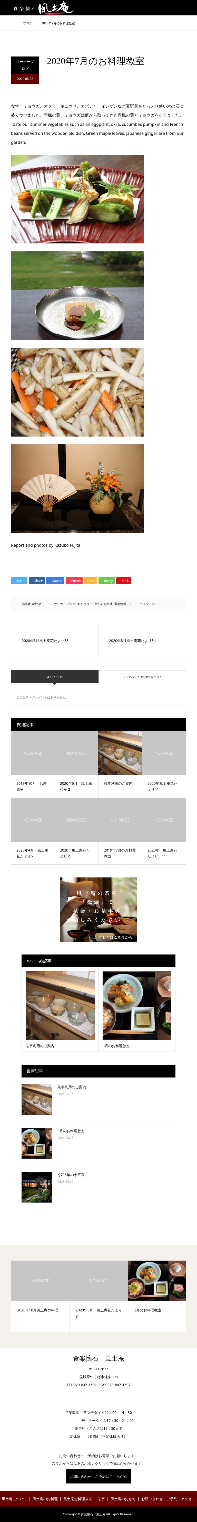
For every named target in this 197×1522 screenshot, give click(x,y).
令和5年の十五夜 (71, 1174)
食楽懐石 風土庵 (98, 1358)
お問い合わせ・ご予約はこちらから (98, 1476)
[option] (40, 1296)
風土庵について (14, 1498)
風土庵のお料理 (45, 1498)
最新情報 (120, 604)
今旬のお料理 (103, 604)
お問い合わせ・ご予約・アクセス (168, 1498)
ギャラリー (85, 604)
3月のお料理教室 (71, 1130)
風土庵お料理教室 (77, 1498)
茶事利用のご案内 (71, 1086)
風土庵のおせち (123, 1498)
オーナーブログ (25, 65)
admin (36, 604)
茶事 (101, 1498)
